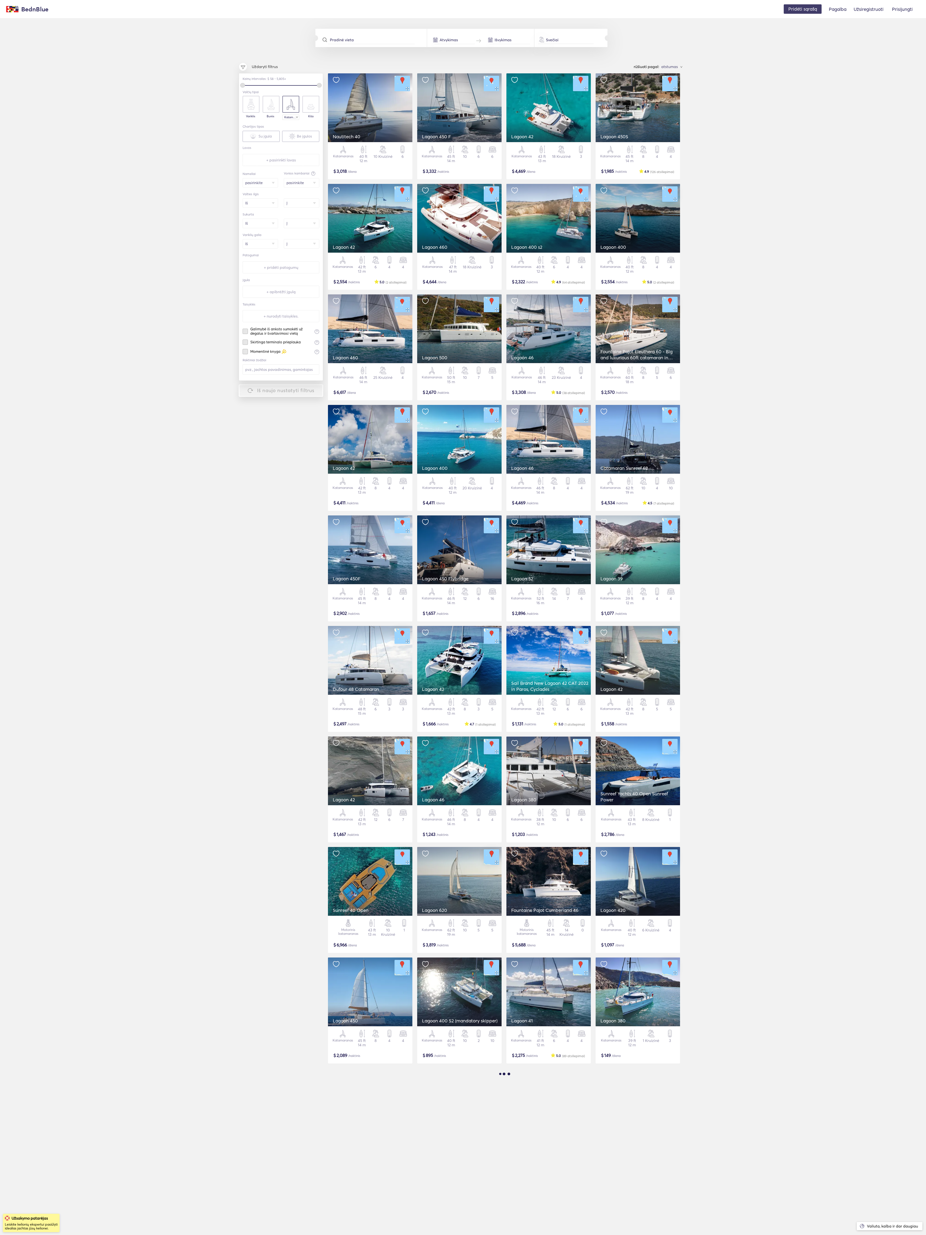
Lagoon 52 (522, 579)
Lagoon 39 (611, 579)
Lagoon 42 (522, 136)
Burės (270, 116)
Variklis (250, 116)
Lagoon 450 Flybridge (445, 579)
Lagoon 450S (614, 136)
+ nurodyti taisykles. (281, 316)
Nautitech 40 (346, 136)
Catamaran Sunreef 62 (624, 468)
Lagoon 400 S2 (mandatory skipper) (459, 1021)
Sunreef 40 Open (350, 910)
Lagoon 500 (434, 358)
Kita (310, 116)
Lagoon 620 (434, 910)
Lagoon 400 (613, 247)
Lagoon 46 (522, 358)
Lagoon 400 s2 (526, 247)
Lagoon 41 (522, 1021)
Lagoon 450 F (436, 136)
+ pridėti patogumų (281, 267)
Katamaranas (291, 117)
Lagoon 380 (523, 800)
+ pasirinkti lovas (281, 160)
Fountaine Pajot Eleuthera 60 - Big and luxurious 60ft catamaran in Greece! (636, 358)
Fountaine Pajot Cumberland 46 (545, 910)
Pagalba (837, 9)
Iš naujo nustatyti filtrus (285, 390)
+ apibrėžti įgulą (281, 291)
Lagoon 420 (613, 910)
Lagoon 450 (345, 1021)
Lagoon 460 (434, 247)
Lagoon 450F (347, 579)
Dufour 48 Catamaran (356, 689)
